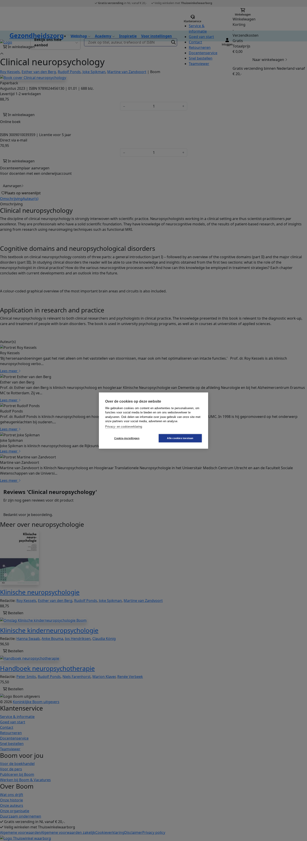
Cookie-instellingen (127, 438)
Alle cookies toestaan (180, 438)
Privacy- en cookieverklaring (123, 426)
